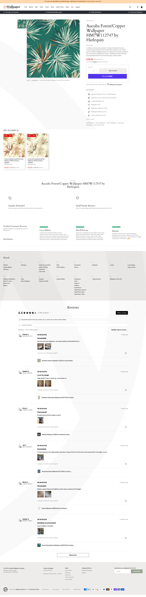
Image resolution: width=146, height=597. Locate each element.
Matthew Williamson (9, 279)
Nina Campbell (25, 281)
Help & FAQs (68, 570)
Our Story (67, 572)
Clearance (42, 269)
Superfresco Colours (80, 290)
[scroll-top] (142, 593)
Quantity (90, 67)
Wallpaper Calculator (115, 84)
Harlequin (95, 265)
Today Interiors (96, 279)
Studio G (76, 283)
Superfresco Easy (79, 292)
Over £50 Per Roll (99, 125)
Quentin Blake (61, 279)
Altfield (5, 265)
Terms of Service (69, 577)
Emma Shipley (61, 267)
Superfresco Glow (79, 294)
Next (22, 279)
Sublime (76, 285)
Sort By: (113, 330)
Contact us (68, 575)
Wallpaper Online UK (116, 279)
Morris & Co (6, 283)
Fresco (76, 267)
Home (28, 80)
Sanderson (77, 279)
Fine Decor (77, 265)
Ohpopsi (41, 279)
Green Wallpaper (112, 123)
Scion (76, 281)
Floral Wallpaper (100, 123)
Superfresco (77, 287)
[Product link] (14, 151)
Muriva (5, 285)
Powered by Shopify (34, 589)
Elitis (58, 265)
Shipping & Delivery (87, 570)
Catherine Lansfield (44, 265)
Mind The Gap (7, 281)
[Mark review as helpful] (126, 353)
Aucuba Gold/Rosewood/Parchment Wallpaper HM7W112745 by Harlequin (13, 160)
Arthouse (6, 269)
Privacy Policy (68, 579)
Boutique (23, 265)
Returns (84, 572)
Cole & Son (42, 271)
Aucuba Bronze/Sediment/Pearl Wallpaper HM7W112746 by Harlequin (36, 160)
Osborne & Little (43, 281)
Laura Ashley (131, 265)
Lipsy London (131, 267)
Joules (112, 265)
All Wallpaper (35, 80)
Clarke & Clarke (43, 267)
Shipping (95, 61)
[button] (130, 7)
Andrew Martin (7, 267)
